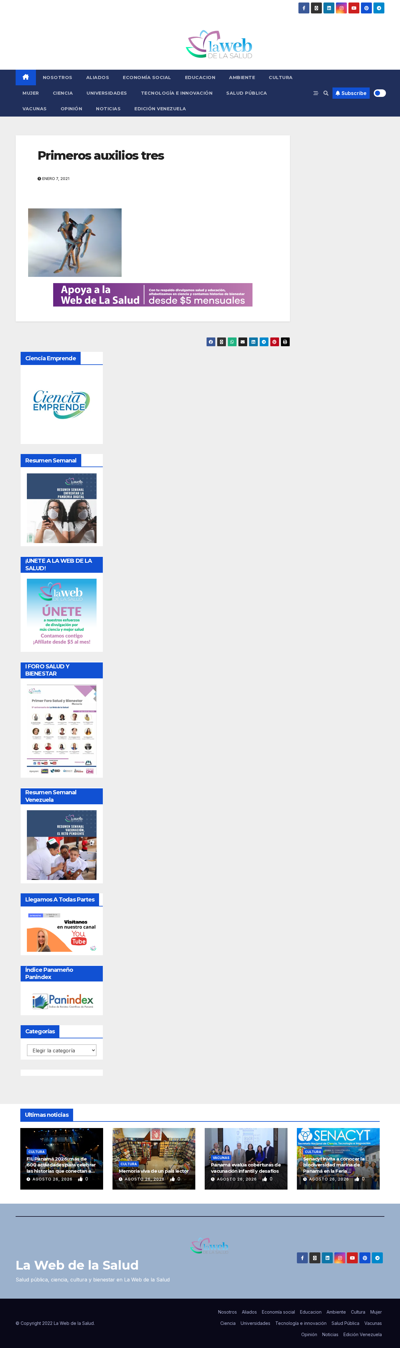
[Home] (26, 77)
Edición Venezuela (160, 109)
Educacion (200, 77)
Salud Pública (246, 93)
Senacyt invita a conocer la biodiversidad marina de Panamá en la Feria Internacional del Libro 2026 (335, 1168)
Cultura (281, 77)
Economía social (147, 77)
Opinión (71, 109)
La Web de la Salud (77, 1265)
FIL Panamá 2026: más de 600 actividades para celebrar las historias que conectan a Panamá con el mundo (61, 1168)
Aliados (97, 77)
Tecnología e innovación (177, 93)
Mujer (30, 93)
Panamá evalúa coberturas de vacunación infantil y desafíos (246, 1168)
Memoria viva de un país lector (154, 1171)
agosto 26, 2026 (53, 1179)
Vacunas (34, 109)
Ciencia (63, 93)
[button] (325, 93)
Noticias (108, 109)
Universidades (107, 93)
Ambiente (242, 77)
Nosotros (57, 77)
